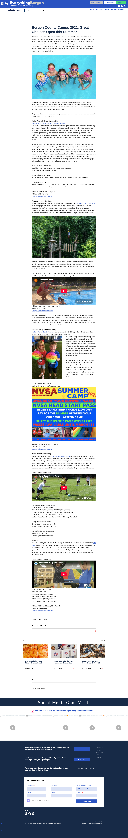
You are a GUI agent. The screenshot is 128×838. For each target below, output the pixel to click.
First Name (31, 785)
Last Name (55, 785)
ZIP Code (79, 792)
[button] (6, 3)
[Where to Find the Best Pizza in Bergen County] (35, 651)
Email (29, 792)
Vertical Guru (57, 823)
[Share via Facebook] (32, 625)
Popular (34, 619)
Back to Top (2, 826)
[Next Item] (123, 728)
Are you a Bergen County (84, 785)
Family (45, 619)
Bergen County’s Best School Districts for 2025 (91, 662)
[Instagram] (122, 6)
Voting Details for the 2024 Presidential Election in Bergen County (63, 662)
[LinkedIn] (124, 6)
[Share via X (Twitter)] (37, 625)
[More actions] (95, 23)
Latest (39, 619)
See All (103, 640)
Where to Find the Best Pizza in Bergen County (34, 662)
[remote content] (64, 291)
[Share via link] (45, 625)
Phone (53, 792)
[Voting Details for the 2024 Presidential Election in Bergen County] (64, 651)
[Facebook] (119, 6)
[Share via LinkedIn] (41, 625)
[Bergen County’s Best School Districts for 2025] (92, 651)
